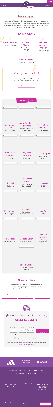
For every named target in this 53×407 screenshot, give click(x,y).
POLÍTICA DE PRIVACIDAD (41, 400)
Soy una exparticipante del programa (28, 338)
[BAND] (41, 362)
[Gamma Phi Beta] (26, 362)
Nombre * (12, 327)
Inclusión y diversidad (26, 295)
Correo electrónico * (30, 326)
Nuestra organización (9, 295)
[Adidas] (11, 362)
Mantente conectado (42, 295)
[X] (26, 395)
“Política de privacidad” (24, 342)
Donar (50, 1)
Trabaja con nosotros (14, 370)
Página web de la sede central (26, 373)
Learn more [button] (14, 404)
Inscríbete (47, 5)
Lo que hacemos (4, 5)
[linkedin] (21, 395)
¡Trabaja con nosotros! (26, 86)
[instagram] (16, 395)
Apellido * (21, 327)
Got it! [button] (45, 404)
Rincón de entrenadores (35, 370)
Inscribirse (42, 332)
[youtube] (32, 395)
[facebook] (37, 395)
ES (7, 1)
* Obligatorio (17, 334)
